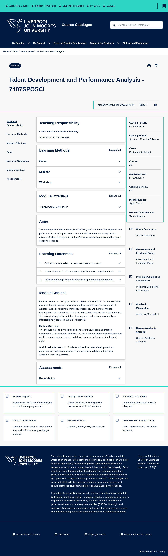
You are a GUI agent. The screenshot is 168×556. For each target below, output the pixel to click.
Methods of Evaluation (135, 43)
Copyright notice (96, 534)
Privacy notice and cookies (138, 534)
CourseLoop (159, 551)
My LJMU (95, 5)
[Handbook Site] (23, 461)
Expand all (115, 150)
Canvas (111, 5)
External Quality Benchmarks (70, 43)
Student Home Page (45, 5)
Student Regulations (73, 5)
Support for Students (102, 43)
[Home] (30, 27)
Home (6, 51)
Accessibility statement (28, 534)
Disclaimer (64, 534)
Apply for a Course (19, 5)
